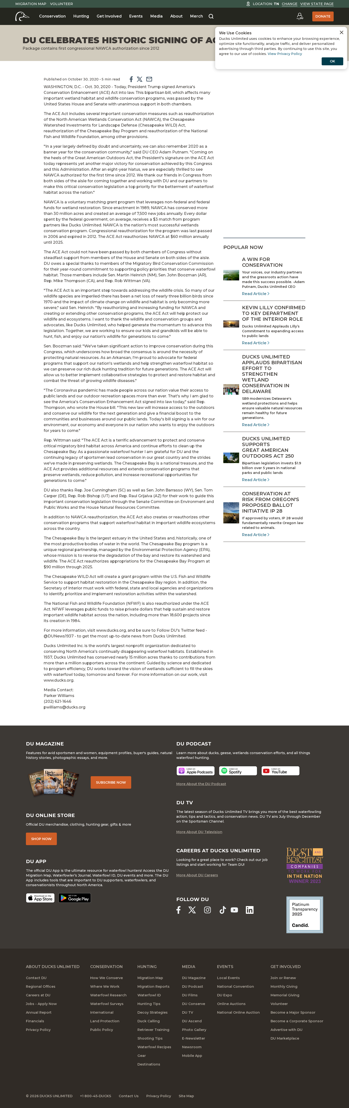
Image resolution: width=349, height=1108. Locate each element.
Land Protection (104, 1021)
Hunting (81, 16)
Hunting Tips (148, 1004)
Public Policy (101, 1030)
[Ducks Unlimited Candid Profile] (304, 914)
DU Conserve (193, 1004)
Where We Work (104, 986)
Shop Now (41, 839)
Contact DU (36, 978)
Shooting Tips (150, 1038)
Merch (196, 16)
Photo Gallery (194, 1030)
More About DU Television (199, 832)
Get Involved (109, 16)
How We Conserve (106, 978)
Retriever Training (153, 1030)
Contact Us (129, 1096)
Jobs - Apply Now (41, 1004)
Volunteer (61, 4)
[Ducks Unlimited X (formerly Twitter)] (192, 910)
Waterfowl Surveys (107, 1004)
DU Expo (224, 995)
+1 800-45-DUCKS (95, 1096)
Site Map (186, 1096)
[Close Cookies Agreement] (341, 32)
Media (156, 16)
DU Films (190, 995)
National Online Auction (238, 1012)
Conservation (52, 16)
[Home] (22, 16)
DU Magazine (194, 978)
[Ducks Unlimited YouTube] (234, 910)
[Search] (211, 16)
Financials (35, 1021)
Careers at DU (38, 995)
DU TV (187, 1012)
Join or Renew (283, 978)
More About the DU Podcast (201, 784)
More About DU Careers (197, 875)
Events (136, 16)
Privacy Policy (38, 1030)
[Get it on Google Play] (75, 898)
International (101, 1012)
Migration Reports (153, 986)
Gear (141, 1056)
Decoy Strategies (152, 1012)
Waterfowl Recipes (154, 1047)
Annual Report (39, 1012)
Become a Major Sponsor (293, 1012)
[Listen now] (195, 771)
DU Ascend (192, 1021)
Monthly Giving (284, 986)
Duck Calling (148, 1021)
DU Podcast (192, 986)
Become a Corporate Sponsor (297, 1021)
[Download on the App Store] (40, 898)
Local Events (228, 978)
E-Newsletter (193, 1038)
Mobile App (192, 1056)
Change (289, 4)
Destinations (148, 1064)
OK (332, 61)
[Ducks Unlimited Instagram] (207, 910)
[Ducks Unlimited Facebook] (178, 910)
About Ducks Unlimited (53, 966)
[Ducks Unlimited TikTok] (223, 910)
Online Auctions (231, 1004)
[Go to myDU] (299, 16)
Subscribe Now (111, 782)
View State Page (317, 4)
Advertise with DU (286, 1030)
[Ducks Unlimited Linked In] (250, 910)
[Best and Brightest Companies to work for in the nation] (304, 865)
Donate (323, 16)
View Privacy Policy (285, 54)
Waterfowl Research (108, 995)
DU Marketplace (285, 1038)
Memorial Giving (285, 995)
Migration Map (30, 4)
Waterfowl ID (149, 995)
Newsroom (191, 1047)
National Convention (235, 986)
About (176, 16)
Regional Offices (40, 986)
